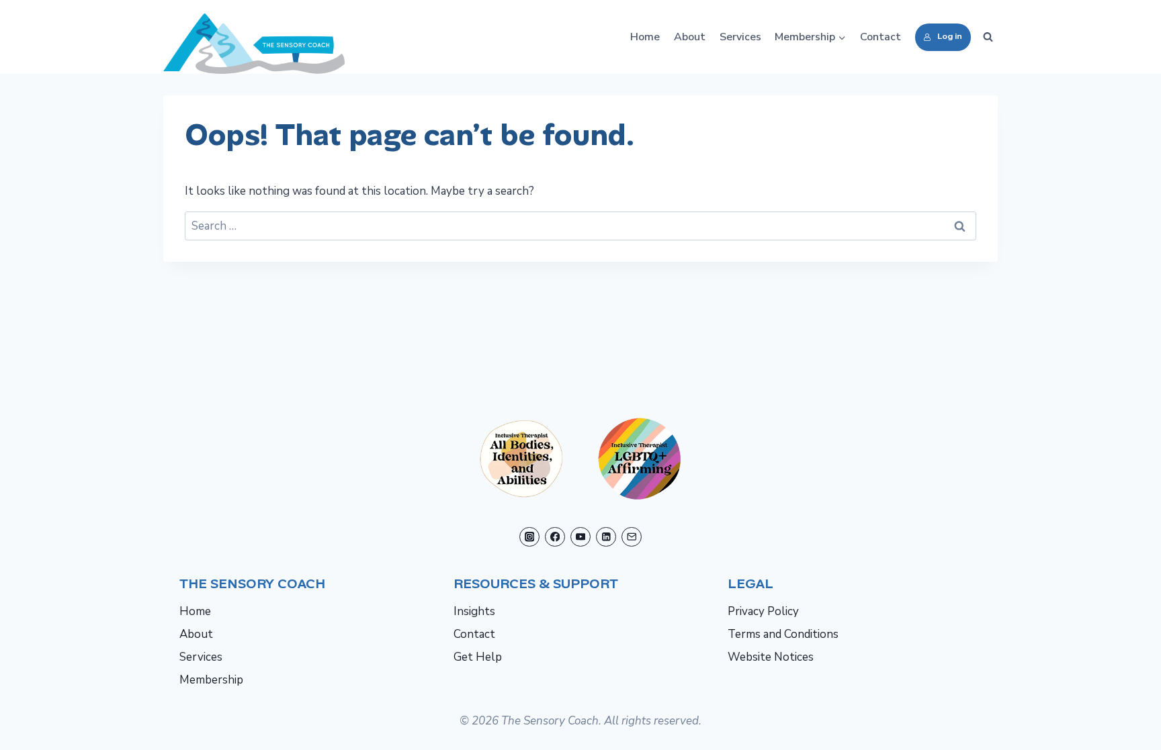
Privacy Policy (763, 611)
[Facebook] (554, 537)
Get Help (478, 657)
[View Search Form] (988, 37)
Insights (474, 611)
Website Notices (771, 657)
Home (645, 37)
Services (740, 37)
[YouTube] (580, 537)
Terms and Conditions (783, 634)
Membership (211, 680)
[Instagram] (529, 537)
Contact (880, 37)
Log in (949, 36)
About (689, 37)
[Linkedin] (605, 537)
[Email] (631, 537)
